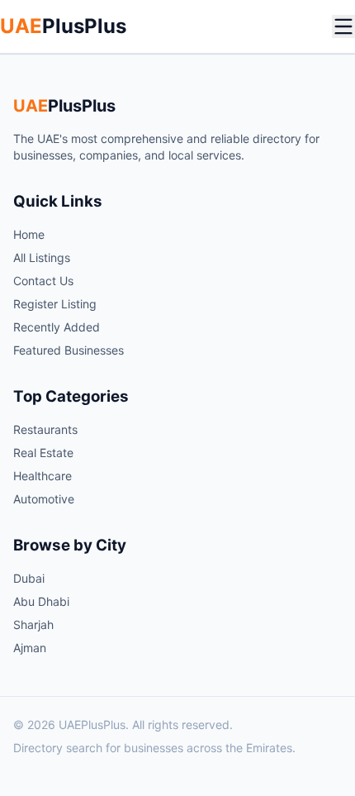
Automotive (43, 499)
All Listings (41, 257)
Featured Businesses (68, 350)
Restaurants (45, 429)
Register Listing (55, 304)
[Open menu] (343, 26)
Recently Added (56, 327)
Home (29, 234)
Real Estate (43, 453)
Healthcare (42, 476)
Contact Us (43, 281)
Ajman (29, 648)
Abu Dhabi (41, 601)
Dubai (29, 578)
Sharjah (33, 624)
